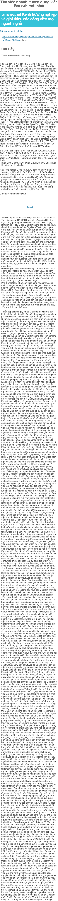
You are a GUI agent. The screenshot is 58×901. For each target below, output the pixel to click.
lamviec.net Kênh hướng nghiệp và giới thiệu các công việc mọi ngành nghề (29, 18)
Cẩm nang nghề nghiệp (11, 31)
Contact (30, 207)
